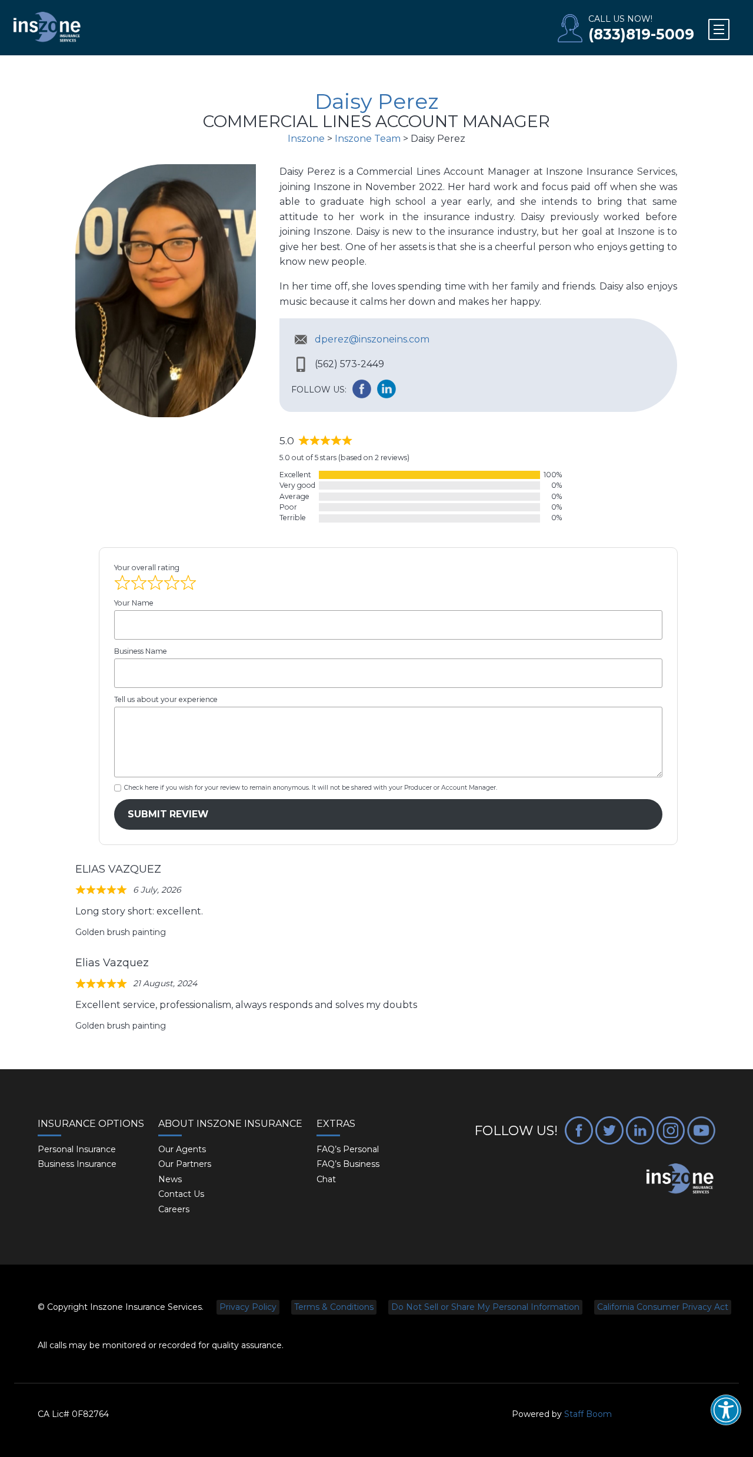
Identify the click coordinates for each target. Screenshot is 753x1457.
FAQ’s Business (347, 1164)
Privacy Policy (247, 1307)
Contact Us (181, 1194)
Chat (326, 1179)
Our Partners (184, 1164)
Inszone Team (368, 138)
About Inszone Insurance (230, 1123)
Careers (173, 1209)
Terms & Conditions (334, 1307)
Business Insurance (77, 1164)
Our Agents (182, 1149)
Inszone (306, 138)
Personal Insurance (77, 1149)
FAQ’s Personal (347, 1149)
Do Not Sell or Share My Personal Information (485, 1307)
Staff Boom (588, 1414)
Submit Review (168, 814)
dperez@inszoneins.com (372, 339)
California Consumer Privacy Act (662, 1307)
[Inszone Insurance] (47, 28)
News (170, 1179)
